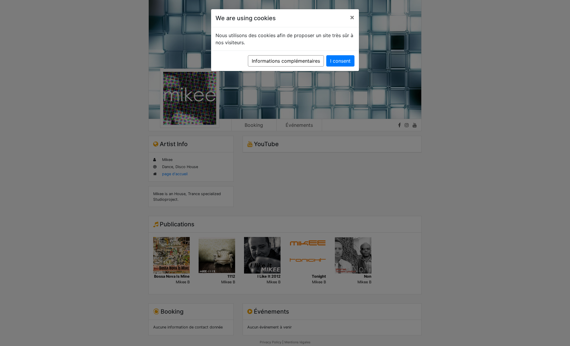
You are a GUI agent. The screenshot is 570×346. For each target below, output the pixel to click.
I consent (340, 61)
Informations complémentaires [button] (286, 61)
